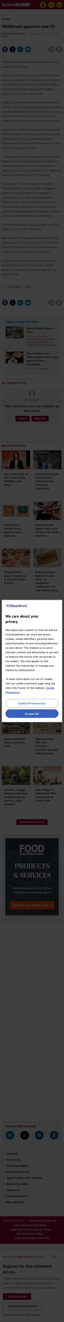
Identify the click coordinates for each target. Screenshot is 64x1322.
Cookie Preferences (32, 703)
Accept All (32, 713)
